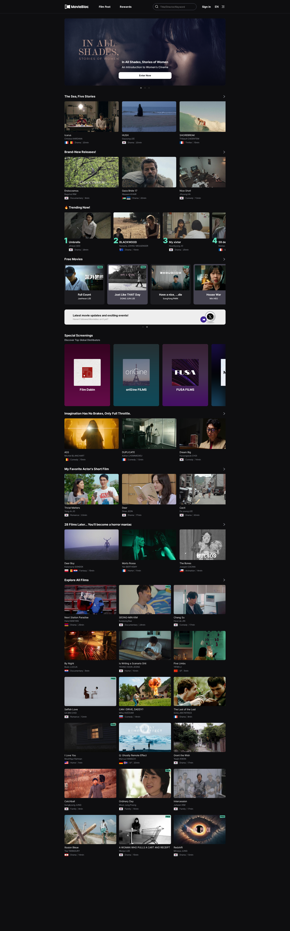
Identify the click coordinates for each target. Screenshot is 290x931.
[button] (141, 88)
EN (217, 6)
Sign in (206, 6)
